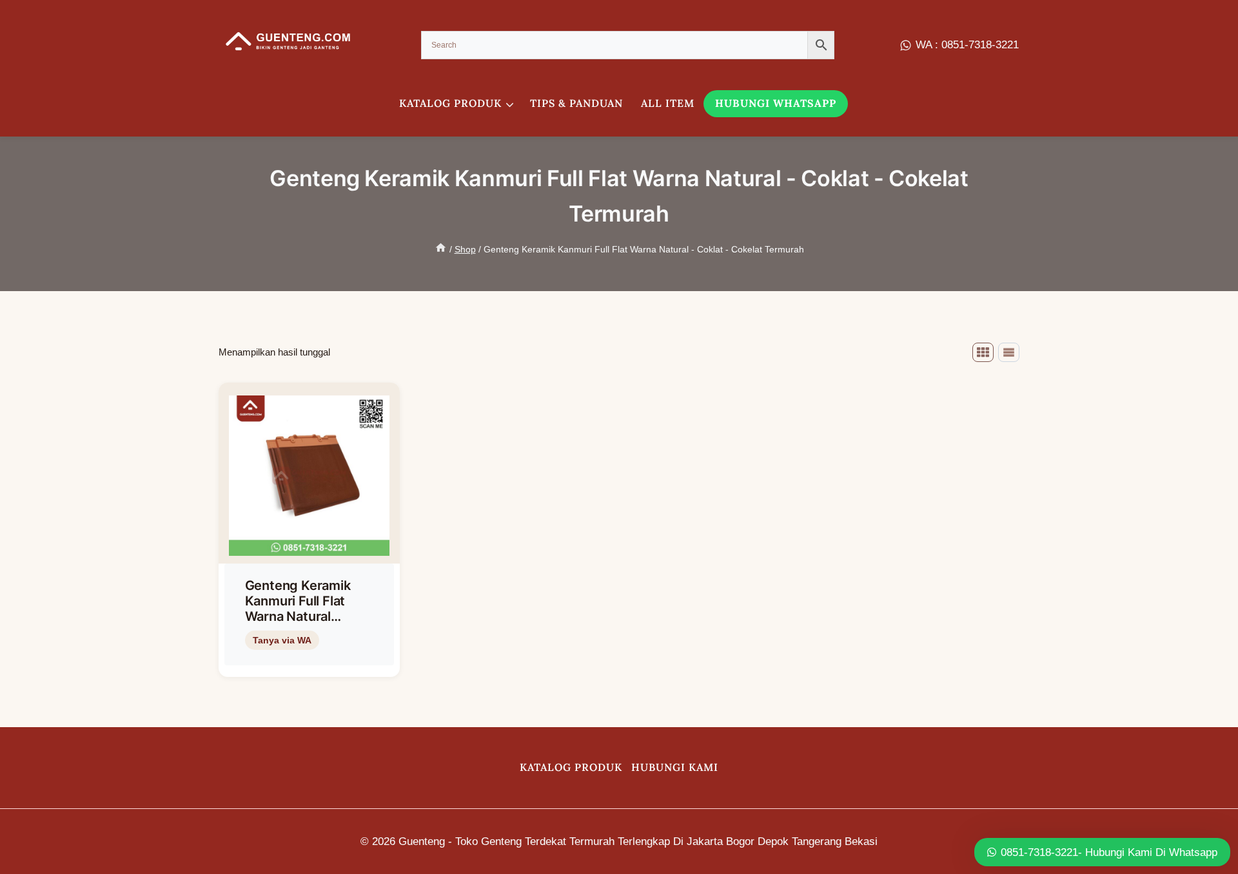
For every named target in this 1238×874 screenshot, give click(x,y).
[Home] (441, 249)
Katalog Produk (571, 767)
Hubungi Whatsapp (775, 103)
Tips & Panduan (576, 103)
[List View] (1008, 352)
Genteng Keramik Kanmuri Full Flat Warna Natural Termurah (298, 609)
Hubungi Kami (674, 767)
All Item (667, 103)
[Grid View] (983, 352)
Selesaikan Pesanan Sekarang (306, 661)
